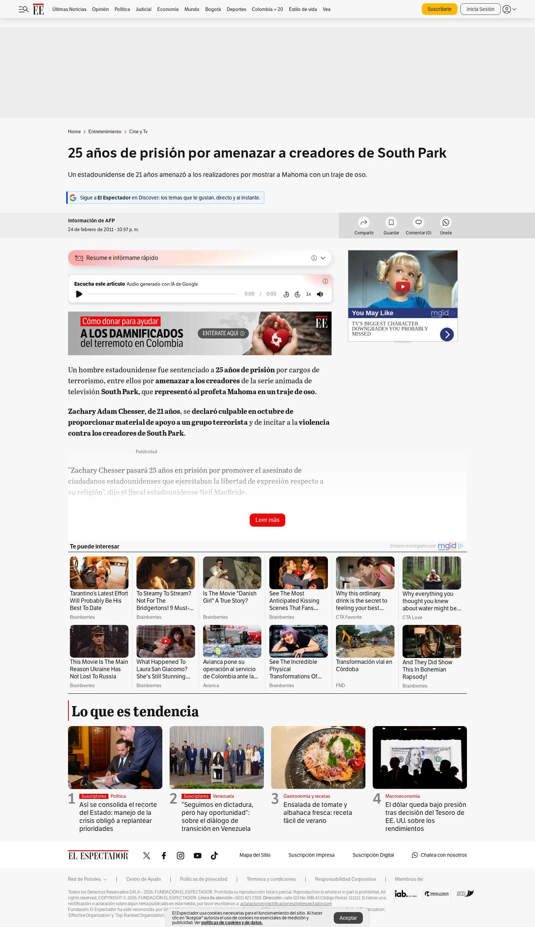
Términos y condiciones (271, 879)
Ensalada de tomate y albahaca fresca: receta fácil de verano (318, 812)
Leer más (267, 520)
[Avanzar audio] (297, 294)
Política (118, 796)
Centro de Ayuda (143, 879)
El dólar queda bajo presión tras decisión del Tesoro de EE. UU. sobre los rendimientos (425, 816)
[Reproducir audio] (79, 294)
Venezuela (223, 796)
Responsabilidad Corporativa (345, 879)
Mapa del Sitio (254, 855)
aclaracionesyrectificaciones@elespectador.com (286, 903)
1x (308, 294)
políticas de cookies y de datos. (232, 922)
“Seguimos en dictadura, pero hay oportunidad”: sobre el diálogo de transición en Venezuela (217, 816)
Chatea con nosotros (444, 855)
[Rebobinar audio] (286, 294)
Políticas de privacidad (203, 879)
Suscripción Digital (373, 855)
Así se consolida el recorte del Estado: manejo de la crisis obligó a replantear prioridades (118, 816)
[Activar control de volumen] (320, 294)
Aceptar (348, 918)
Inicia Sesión (481, 9)
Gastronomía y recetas (307, 796)
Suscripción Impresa (311, 855)
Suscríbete (440, 9)
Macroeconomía (402, 796)
